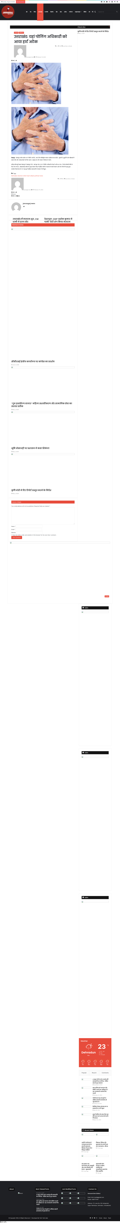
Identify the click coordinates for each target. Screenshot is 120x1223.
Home (100, 1218)
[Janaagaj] (7, 11)
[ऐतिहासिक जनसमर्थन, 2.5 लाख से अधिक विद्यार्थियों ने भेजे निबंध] (65, 1194)
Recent (94, 1073)
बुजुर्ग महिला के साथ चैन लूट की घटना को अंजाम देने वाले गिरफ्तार (101, 1116)
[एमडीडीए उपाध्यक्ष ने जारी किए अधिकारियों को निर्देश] (73, 1204)
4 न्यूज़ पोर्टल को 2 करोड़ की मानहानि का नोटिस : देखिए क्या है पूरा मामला (100, 1081)
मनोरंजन (71, 11)
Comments (105, 1073)
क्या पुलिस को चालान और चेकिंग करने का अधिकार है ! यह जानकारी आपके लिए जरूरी (100, 1090)
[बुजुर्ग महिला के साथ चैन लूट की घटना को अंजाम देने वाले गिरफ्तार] (86, 1116)
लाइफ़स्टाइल (77, 11)
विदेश (35, 11)
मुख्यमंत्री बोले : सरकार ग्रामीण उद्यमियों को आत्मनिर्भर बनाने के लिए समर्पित (101, 1167)
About (105, 1218)
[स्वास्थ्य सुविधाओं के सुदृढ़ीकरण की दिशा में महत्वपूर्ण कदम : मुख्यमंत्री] (65, 1204)
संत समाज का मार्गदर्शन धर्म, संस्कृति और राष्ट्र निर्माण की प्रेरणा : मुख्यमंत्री (88, 1166)
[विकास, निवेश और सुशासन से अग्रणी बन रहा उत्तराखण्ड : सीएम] (102, 1137)
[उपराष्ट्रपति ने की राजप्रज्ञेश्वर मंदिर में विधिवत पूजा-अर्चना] (81, 1199)
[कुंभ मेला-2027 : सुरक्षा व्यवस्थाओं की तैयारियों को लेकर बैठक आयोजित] (81, 1204)
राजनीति (46, 11)
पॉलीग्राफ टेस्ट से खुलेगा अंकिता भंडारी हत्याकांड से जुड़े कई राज (100, 1100)
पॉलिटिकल (21, 32)
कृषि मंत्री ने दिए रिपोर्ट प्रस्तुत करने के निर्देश (93, 31)
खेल (57, 11)
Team (109, 1218)
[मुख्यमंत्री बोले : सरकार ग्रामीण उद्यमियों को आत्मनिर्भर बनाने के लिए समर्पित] (102, 1158)
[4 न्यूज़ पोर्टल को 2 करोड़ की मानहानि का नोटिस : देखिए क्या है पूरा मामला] (86, 1081)
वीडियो (85, 11)
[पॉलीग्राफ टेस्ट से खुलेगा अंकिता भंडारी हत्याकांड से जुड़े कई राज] (86, 1100)
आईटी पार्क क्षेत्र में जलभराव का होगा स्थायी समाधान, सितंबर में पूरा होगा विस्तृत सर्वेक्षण (87, 1146)
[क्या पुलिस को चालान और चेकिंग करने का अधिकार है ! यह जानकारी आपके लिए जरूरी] (86, 1090)
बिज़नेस (51, 11)
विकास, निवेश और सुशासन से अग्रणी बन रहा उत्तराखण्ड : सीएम (102, 1144)
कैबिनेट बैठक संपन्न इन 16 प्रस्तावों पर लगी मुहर (100, 1107)
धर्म (89, 11)
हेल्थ (61, 11)
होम (26, 11)
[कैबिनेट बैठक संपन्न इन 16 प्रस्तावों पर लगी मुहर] (86, 1109)
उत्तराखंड (40, 11)
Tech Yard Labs (44, 1218)
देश (30, 11)
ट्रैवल (65, 11)
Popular (84, 1073)
